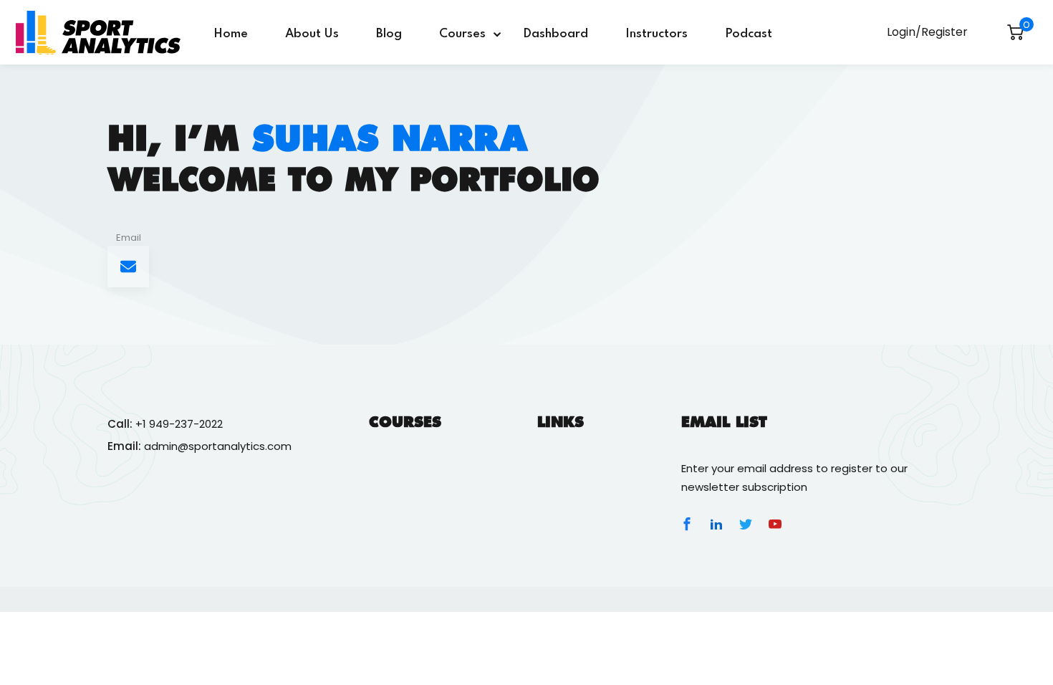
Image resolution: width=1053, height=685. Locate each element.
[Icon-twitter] (746, 524)
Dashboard (555, 34)
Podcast (748, 34)
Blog (389, 34)
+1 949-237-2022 (179, 423)
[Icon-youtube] (775, 524)
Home (230, 34)
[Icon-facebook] (687, 524)
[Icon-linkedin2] (716, 524)
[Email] (128, 266)
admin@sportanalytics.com (218, 446)
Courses (462, 34)
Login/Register (927, 32)
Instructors (656, 34)
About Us (312, 34)
